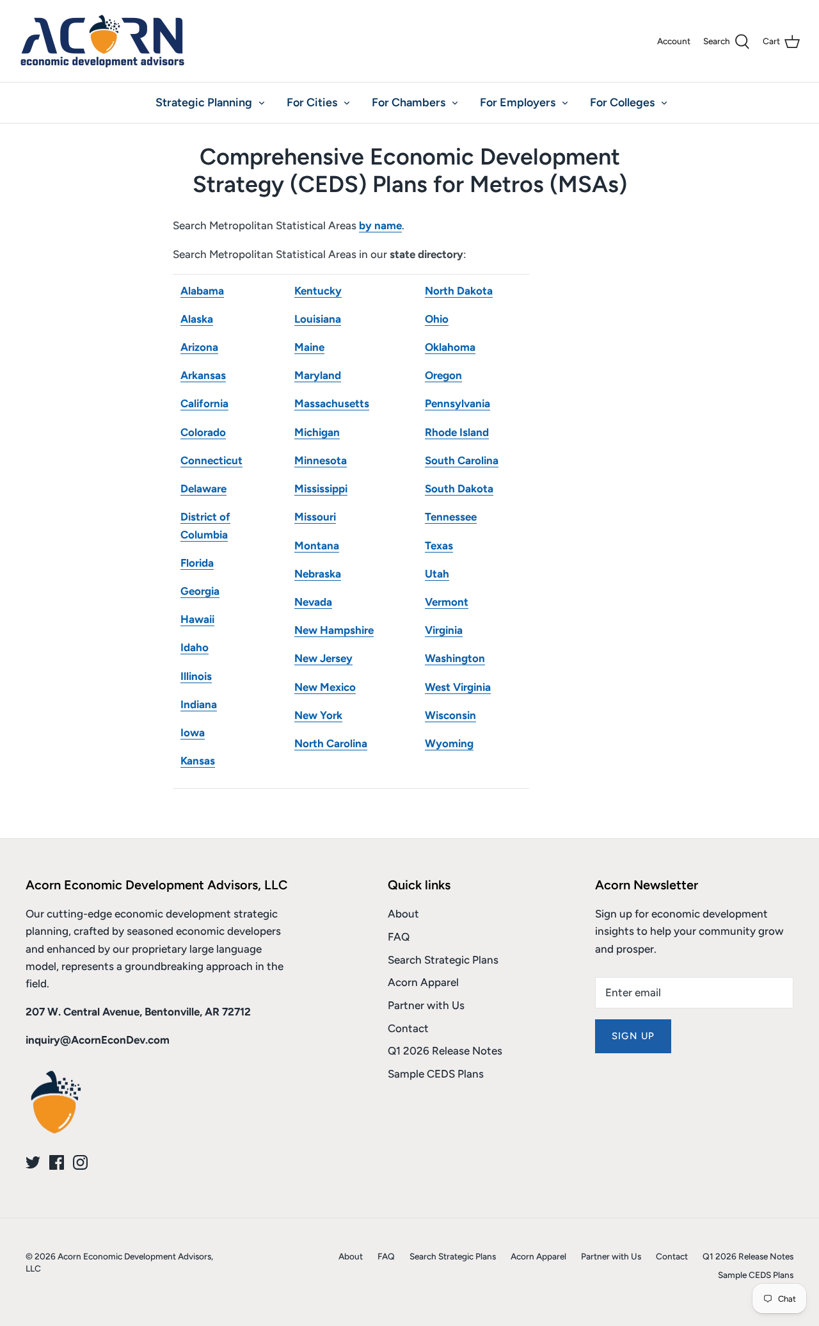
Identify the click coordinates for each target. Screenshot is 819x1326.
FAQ (399, 936)
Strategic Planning (203, 102)
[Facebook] (56, 1162)
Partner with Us (426, 1005)
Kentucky (318, 290)
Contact (408, 1028)
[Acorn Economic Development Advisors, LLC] (102, 41)
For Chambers (408, 102)
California (204, 403)
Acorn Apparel (423, 982)
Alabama (202, 290)
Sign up (633, 1036)
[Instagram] (80, 1162)
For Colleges (622, 102)
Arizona (199, 347)
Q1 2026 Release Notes (445, 1050)
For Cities (312, 102)
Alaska (196, 318)
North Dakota (459, 290)
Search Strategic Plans (443, 959)
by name (380, 225)
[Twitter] (33, 1162)
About (403, 913)
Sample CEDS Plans (436, 1073)
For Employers (517, 102)
